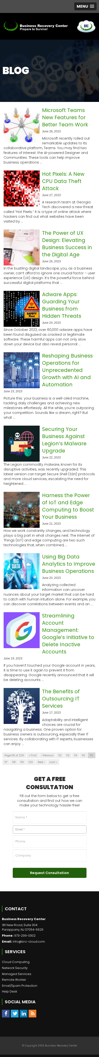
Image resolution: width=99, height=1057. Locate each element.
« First (33, 755)
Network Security (15, 968)
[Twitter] (15, 1013)
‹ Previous (47, 755)
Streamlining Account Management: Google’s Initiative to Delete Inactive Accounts (68, 633)
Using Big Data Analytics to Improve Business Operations (68, 564)
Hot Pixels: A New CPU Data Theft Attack (63, 181)
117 (6, 762)
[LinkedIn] (23, 1013)
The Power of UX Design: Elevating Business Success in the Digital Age (67, 243)
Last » (53, 762)
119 (22, 762)
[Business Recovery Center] (36, 26)
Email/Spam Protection (19, 986)
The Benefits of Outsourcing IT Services (61, 698)
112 (60, 755)
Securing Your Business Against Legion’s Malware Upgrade (64, 440)
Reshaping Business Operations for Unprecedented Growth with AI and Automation (67, 370)
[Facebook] (6, 1013)
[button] (85, 6)
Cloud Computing (16, 962)
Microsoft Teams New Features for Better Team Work (65, 117)
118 (14, 762)
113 (67, 755)
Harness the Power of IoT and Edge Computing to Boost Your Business (68, 506)
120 (31, 762)
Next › (41, 762)
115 (83, 755)
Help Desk (9, 991)
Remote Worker (14, 980)
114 (75, 755)
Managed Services (16, 974)
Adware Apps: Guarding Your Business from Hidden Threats (61, 305)
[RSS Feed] (32, 1013)
